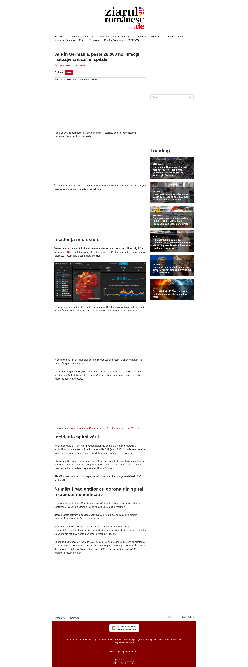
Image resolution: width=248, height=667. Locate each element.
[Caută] (190, 97)
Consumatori (140, 36)
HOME (58, 36)
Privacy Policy (173, 617)
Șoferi (181, 36)
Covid (69, 73)
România (104, 36)
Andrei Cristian (65, 65)
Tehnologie (95, 40)
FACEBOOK (134, 40)
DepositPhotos (131, 651)
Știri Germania (72, 36)
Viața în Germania (121, 36)
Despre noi (60, 618)
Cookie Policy (187, 617)
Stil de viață (156, 36)
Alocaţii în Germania (65, 40)
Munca (82, 40)
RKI (68, 252)
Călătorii (170, 36)
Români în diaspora (114, 40)
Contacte (74, 618)
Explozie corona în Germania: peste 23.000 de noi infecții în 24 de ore (105, 428)
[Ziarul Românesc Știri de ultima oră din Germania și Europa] (124, 17)
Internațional (89, 36)
